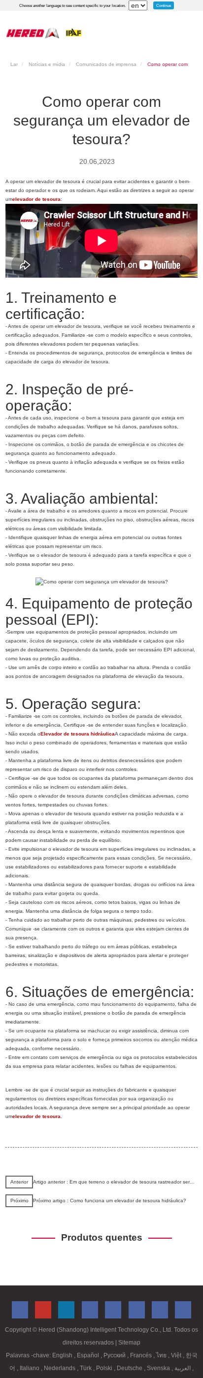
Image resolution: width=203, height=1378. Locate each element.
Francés (141, 1355)
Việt (177, 1355)
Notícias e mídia (47, 64)
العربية (183, 1368)
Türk (86, 1368)
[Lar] (43, 32)
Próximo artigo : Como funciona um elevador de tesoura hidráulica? (109, 1200)
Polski (105, 1368)
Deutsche (130, 1368)
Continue (163, 5)
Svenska (159, 1368)
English (63, 1355)
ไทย (162, 1355)
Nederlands (60, 1368)
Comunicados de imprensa (106, 64)
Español (89, 1355)
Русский (115, 1355)
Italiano (30, 1368)
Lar (14, 64)
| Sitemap (127, 1342)
